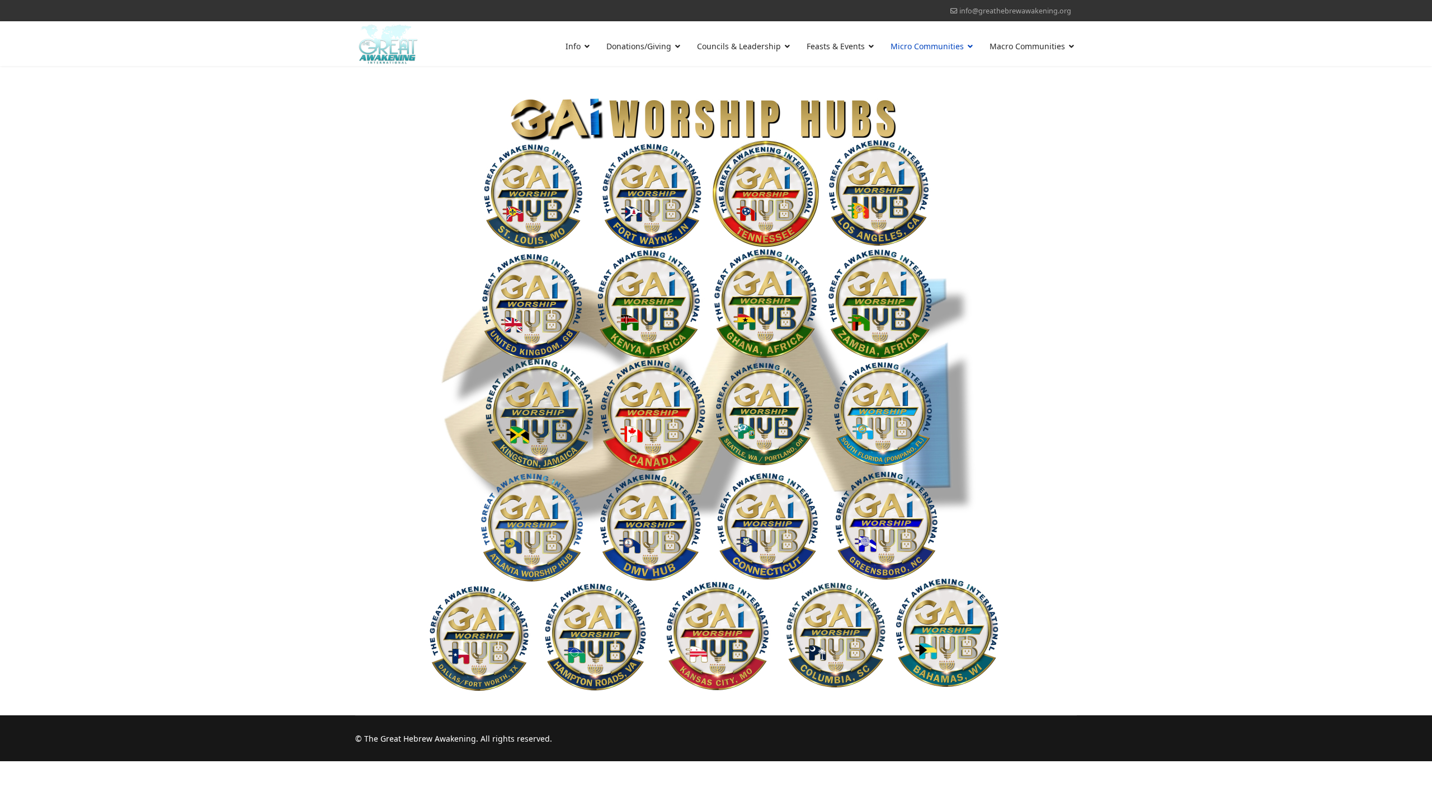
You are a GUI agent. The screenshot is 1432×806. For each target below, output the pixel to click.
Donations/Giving (638, 46)
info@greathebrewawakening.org (1015, 11)
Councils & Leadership (739, 46)
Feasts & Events (836, 46)
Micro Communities (927, 46)
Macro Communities (1027, 46)
